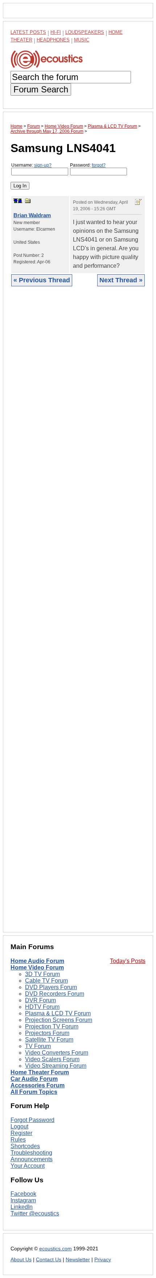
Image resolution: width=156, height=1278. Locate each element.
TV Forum (38, 1046)
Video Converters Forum (56, 1053)
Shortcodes (25, 1146)
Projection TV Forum (51, 1026)
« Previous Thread (41, 280)
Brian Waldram (32, 215)
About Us (21, 1259)
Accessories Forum (38, 1085)
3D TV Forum (42, 974)
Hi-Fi (55, 32)
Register (21, 1133)
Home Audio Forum (37, 961)
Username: (31, 165)
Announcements (32, 1159)
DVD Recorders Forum (54, 994)
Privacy (102, 1259)
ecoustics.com (55, 1248)
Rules (18, 1139)
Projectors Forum (47, 1033)
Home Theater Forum (40, 1072)
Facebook (23, 1194)
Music (81, 40)
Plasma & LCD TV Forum (58, 1013)
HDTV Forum (42, 1007)
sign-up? (43, 165)
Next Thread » (121, 280)
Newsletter (78, 1259)
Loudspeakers (84, 32)
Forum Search (40, 89)
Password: (88, 165)
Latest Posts (28, 32)
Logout (19, 1126)
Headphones (53, 40)
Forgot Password (32, 1120)
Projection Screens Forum (58, 1020)
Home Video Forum (37, 967)
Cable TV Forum (46, 981)
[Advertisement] (78, 615)
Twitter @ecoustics (35, 1213)
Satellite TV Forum (49, 1039)
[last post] (20, 201)
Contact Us (48, 1259)
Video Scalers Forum (52, 1059)
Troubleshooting (31, 1153)
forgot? (99, 165)
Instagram (23, 1200)
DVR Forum (40, 1000)
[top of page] (15, 201)
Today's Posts (127, 961)
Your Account (28, 1166)
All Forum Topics (34, 1092)
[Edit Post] (138, 202)
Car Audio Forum (34, 1079)
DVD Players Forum (51, 987)
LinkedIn (22, 1207)
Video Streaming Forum (55, 1066)
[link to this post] (28, 200)
